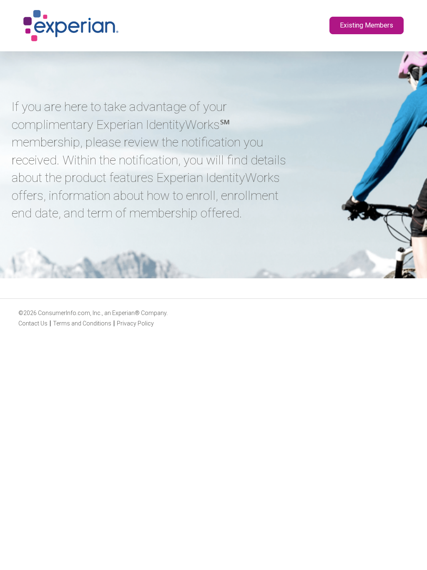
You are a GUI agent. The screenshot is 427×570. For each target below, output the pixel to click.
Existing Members (366, 25)
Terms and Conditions (82, 323)
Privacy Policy (135, 323)
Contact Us (33, 323)
